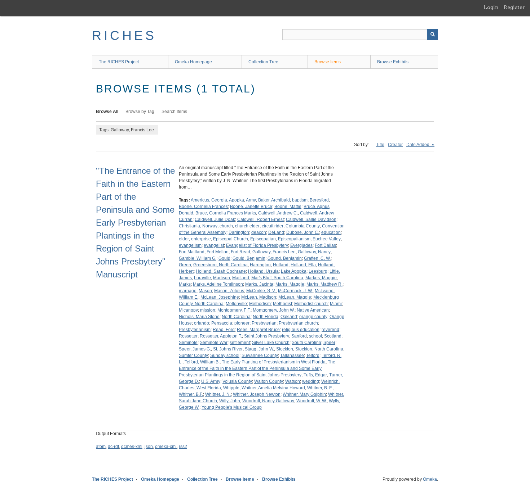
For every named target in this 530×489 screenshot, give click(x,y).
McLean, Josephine (219, 297)
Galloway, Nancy (314, 251)
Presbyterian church (298, 323)
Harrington (260, 264)
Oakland (289, 316)
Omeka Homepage (193, 61)
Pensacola (221, 323)
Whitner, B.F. (191, 394)
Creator (395, 144)
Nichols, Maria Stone (199, 316)
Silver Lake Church (271, 342)
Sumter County (193, 355)
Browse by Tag (139, 111)
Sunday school (224, 355)
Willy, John (229, 400)
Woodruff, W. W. (311, 400)
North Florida (265, 316)
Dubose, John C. (302, 232)
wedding (310, 381)
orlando (201, 323)
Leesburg (318, 271)
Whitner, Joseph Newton (257, 394)
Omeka (430, 479)
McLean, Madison (258, 297)
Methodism (260, 303)
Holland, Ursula (263, 271)
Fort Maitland (191, 251)
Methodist (282, 303)
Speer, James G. (195, 349)
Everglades (301, 245)
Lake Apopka (293, 271)
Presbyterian (264, 323)
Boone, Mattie (287, 206)
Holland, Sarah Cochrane (221, 271)
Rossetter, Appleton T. (221, 336)
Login (491, 7)
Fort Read (240, 251)
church (226, 225)
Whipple (231, 387)
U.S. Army (210, 381)
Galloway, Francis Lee (274, 251)
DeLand (276, 232)
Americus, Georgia (209, 200)
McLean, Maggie (294, 297)
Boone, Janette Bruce (251, 206)
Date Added (418, 144)
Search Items (174, 111)
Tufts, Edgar (315, 374)
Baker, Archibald (274, 200)
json (149, 446)
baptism (300, 200)
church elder (247, 225)
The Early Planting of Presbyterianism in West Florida (274, 362)
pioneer (241, 323)
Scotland (332, 336)
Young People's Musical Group (232, 407)
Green (185, 264)
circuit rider (272, 225)
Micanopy (188, 310)
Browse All (107, 111)
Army (251, 200)
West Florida (208, 387)
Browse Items (327, 61)
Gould (224, 258)
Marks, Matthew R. (324, 284)
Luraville (202, 277)
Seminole (188, 342)
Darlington (239, 232)
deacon (258, 232)
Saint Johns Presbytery (266, 336)
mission (207, 310)
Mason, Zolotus (229, 290)
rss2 (183, 446)
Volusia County (237, 381)
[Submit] (432, 34)
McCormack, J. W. (295, 290)
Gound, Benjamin (285, 258)
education (331, 232)
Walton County (268, 381)
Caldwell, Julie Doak (215, 219)
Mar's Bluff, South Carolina (277, 277)
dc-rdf (113, 446)
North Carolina (236, 316)
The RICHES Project (119, 61)
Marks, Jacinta (259, 284)
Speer (329, 342)
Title (380, 144)
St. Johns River (228, 349)
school (315, 336)
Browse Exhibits (392, 61)
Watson (292, 381)
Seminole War (214, 342)
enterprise (201, 238)
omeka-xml (166, 446)
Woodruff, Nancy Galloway (268, 400)
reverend (330, 329)
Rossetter (188, 336)
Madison (221, 277)
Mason (205, 290)
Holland (280, 264)
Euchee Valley (327, 238)
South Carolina (306, 342)
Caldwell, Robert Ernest (260, 219)
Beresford (319, 200)
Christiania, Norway (198, 225)
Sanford (299, 336)
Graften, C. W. (317, 258)
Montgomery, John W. (274, 310)
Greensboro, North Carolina (220, 264)
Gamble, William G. (197, 258)
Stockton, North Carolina (319, 349)
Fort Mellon (218, 251)
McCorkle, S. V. (261, 290)
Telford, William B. (202, 362)
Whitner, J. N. (218, 394)
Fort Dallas (325, 245)
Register (514, 7)
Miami (336, 303)
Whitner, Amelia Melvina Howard (273, 387)
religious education (300, 329)
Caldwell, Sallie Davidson (311, 219)
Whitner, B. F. (319, 387)
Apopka (236, 200)
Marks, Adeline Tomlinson (218, 284)
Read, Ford (224, 329)
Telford (312, 355)
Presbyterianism (195, 329)
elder (184, 238)
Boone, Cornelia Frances (203, 206)
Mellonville (236, 303)
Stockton (284, 349)
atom (101, 446)
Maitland (240, 277)
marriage (187, 290)
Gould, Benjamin (249, 258)
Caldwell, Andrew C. (278, 213)
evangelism (190, 245)
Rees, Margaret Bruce (258, 329)
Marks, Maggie (289, 284)
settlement (240, 342)
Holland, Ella (303, 264)
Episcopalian (263, 238)
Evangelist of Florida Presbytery (257, 245)
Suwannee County (260, 355)
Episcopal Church (230, 238)
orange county (313, 316)
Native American (313, 310)
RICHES (124, 35)
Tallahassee (292, 355)
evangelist (214, 245)
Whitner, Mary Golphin (304, 394)
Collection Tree (263, 61)
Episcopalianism (294, 238)
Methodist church (311, 303)
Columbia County (303, 225)
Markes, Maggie (321, 277)
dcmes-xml (131, 446)
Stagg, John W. (259, 349)
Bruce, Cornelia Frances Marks (225, 213)
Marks (185, 284)
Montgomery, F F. (234, 310)
